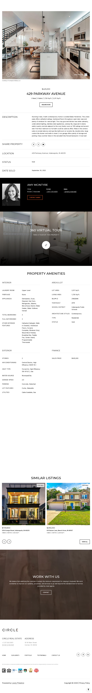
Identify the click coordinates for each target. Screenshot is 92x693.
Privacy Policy (84, 683)
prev (9, 75)
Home (4, 655)
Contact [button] (46, 592)
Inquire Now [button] (46, 104)
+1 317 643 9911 (7, 642)
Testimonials (41, 655)
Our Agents (15, 655)
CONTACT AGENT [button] (35, 197)
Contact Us (56, 655)
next (14, 75)
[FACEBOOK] (83, 654)
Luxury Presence (18, 683)
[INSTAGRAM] (78, 654)
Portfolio (28, 655)
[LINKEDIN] (88, 654)
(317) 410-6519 (52, 192)
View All (85, 541)
